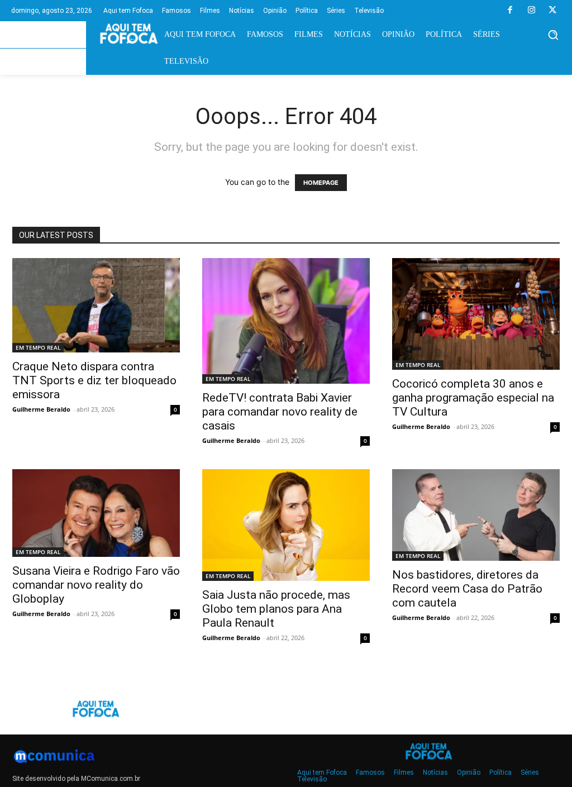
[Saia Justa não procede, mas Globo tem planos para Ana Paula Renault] (286, 525)
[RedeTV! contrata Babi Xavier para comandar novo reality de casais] (286, 321)
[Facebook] (510, 10)
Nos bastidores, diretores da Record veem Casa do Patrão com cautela (467, 588)
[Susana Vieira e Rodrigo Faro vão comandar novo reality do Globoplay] (96, 513)
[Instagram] (531, 10)
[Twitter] (552, 10)
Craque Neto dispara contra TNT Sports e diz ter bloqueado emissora (94, 380)
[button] (553, 34)
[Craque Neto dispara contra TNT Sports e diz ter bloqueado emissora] (96, 305)
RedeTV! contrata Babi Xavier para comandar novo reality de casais (280, 411)
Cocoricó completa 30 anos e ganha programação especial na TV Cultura (473, 397)
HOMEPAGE (321, 183)
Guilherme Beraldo (41, 409)
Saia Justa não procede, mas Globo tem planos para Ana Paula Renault (276, 608)
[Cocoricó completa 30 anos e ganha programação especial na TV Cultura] (476, 314)
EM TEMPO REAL (38, 347)
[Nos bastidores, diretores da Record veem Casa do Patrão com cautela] (476, 515)
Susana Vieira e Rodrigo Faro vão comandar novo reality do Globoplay (96, 584)
